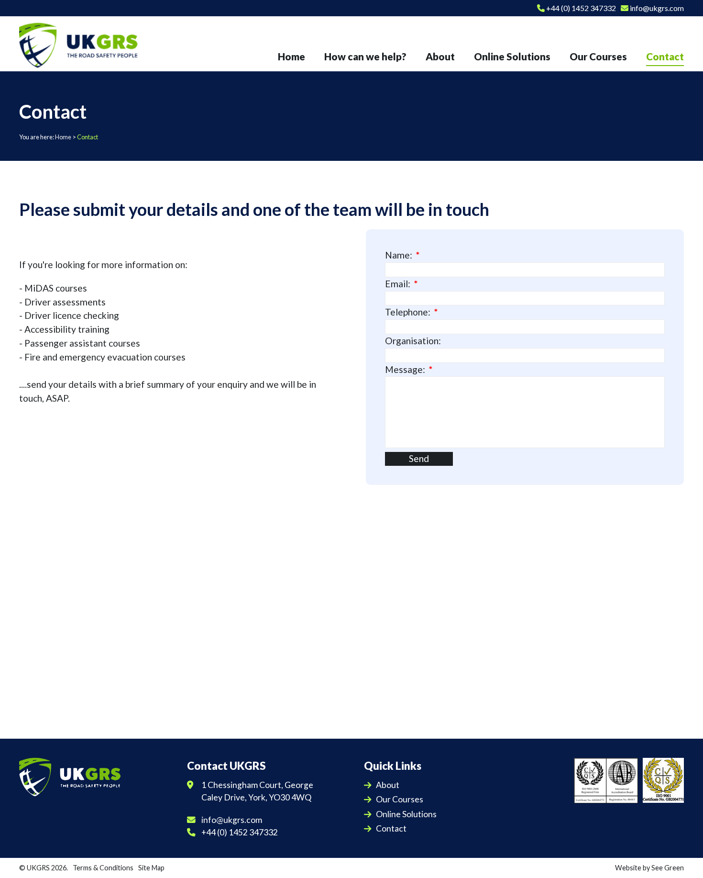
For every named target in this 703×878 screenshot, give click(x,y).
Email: (397, 283)
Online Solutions (406, 814)
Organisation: (413, 340)
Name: (398, 254)
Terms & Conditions (103, 868)
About (387, 785)
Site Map (151, 868)
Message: (405, 369)
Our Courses (399, 799)
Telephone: (407, 311)
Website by (649, 868)
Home (63, 137)
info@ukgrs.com (656, 7)
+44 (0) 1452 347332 (580, 7)
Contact (391, 828)
